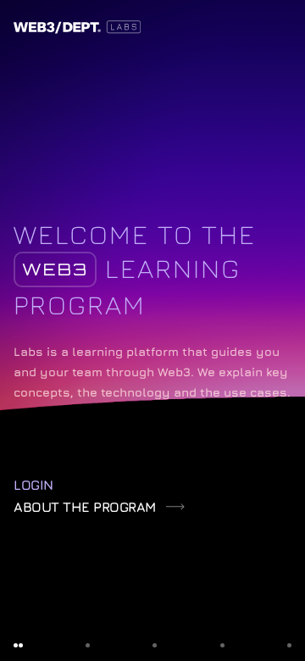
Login (33, 484)
